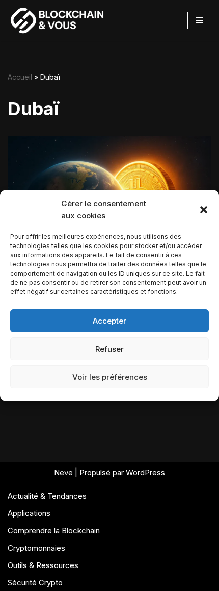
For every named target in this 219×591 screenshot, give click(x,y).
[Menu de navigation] (199, 20)
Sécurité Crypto (35, 582)
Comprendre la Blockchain (54, 530)
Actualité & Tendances (47, 496)
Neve (63, 472)
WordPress (145, 472)
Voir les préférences (109, 377)
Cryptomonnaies (36, 548)
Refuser (109, 349)
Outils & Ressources (43, 565)
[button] (204, 210)
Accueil (20, 76)
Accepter (109, 321)
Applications (29, 513)
